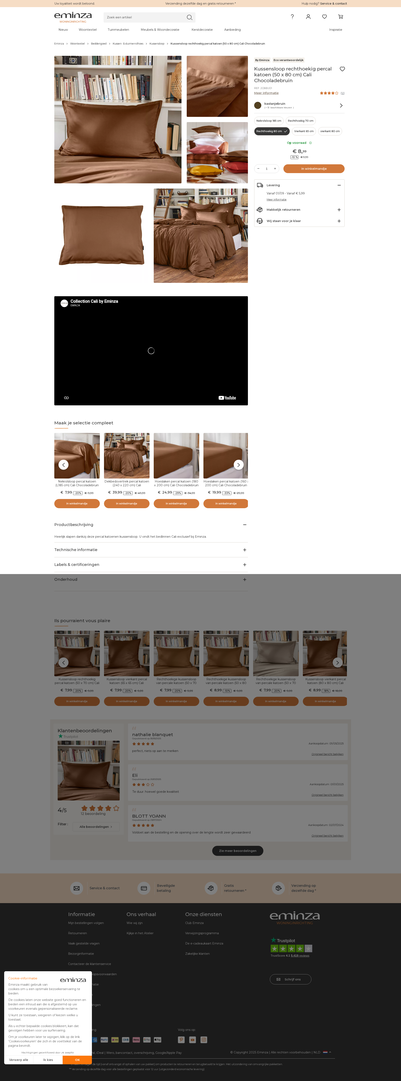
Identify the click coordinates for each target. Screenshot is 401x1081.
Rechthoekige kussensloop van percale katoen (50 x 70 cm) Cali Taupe (276, 683)
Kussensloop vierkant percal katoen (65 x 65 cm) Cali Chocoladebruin (127, 683)
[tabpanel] (164, 30)
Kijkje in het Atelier (140, 933)
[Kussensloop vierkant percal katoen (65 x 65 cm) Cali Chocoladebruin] (127, 653)
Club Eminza (194, 923)
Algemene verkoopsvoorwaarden (92, 974)
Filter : (63, 824)
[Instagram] (203, 1039)
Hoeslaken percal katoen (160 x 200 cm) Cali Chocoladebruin (226, 483)
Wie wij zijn (135, 923)
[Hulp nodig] (292, 17)
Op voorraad (297, 143)
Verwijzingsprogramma (202, 933)
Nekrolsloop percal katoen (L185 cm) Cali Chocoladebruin (77, 483)
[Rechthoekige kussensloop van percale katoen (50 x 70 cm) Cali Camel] (176, 653)
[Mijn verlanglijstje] (324, 17)
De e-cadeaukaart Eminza (204, 943)
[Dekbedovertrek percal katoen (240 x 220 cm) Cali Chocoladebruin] (127, 456)
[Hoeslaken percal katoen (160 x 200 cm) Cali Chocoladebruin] (226, 456)
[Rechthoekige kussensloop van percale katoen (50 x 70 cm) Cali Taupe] (276, 653)
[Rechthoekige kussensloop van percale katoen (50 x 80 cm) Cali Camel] (226, 653)
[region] (200, 44)
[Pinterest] (181, 1039)
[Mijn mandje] (340, 17)
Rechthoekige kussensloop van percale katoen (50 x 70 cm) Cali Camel (176, 683)
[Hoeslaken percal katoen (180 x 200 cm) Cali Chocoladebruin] (176, 456)
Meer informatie (266, 93)
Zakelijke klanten (197, 954)
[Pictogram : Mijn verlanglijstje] (342, 69)
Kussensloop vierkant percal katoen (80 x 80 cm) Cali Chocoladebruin (325, 683)
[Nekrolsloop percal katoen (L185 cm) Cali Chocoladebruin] (77, 456)
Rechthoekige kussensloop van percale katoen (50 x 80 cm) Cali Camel (226, 683)
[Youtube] (192, 1039)
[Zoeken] (189, 17)
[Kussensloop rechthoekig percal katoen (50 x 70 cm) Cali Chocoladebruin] (77, 653)
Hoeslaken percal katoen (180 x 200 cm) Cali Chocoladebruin (176, 483)
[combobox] (96, 827)
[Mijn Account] (308, 17)
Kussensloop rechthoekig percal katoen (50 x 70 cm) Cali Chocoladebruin (77, 683)
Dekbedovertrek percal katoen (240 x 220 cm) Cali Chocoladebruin (126, 485)
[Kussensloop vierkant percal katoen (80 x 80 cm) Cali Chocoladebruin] (325, 653)
